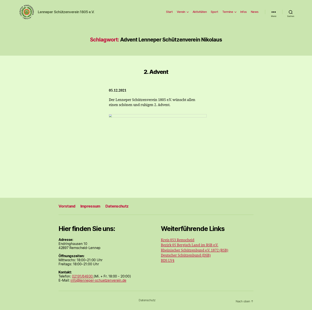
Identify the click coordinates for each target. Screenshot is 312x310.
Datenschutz (117, 206)
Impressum (90, 206)
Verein (181, 11)
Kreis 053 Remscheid (177, 240)
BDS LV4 (167, 260)
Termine (227, 11)
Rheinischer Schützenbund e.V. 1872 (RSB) (194, 250)
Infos (243, 11)
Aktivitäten (200, 11)
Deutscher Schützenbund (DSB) (186, 255)
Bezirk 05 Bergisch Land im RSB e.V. (189, 245)
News (255, 11)
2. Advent (156, 71)
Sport (214, 11)
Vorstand (66, 206)
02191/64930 (83, 276)
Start (169, 11)
